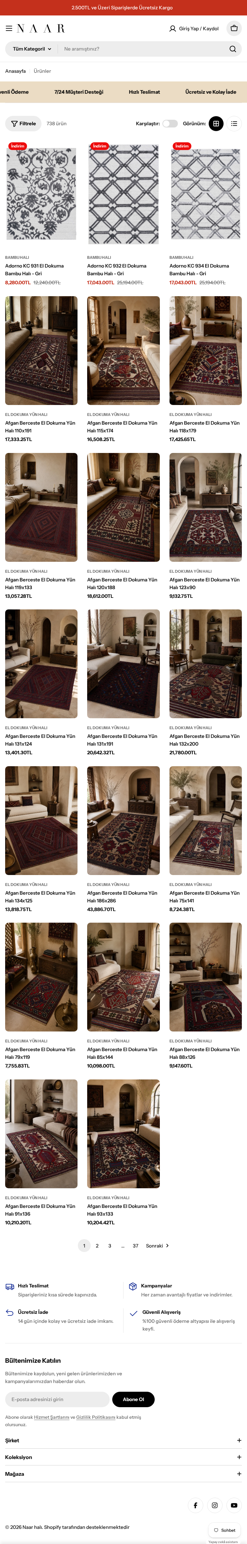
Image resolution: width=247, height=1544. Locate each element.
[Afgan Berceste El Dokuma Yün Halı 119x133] (41, 507)
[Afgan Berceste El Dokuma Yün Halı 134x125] (41, 820)
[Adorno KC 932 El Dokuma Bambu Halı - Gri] (123, 193)
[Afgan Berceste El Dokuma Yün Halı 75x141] (205, 820)
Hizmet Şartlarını (51, 1417)
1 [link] (84, 1246)
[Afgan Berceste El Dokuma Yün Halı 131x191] (123, 663)
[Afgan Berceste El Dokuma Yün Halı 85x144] (123, 977)
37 (135, 1246)
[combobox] (123, 49)
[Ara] (233, 49)
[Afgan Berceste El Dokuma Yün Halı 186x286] (123, 820)
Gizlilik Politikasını (95, 1417)
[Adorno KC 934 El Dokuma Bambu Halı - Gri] (205, 193)
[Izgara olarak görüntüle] (216, 123)
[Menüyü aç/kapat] (9, 28)
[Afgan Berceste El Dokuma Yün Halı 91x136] (41, 1133)
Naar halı (32, 1527)
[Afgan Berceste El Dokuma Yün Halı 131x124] (41, 663)
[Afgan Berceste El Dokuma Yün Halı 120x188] (123, 507)
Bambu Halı (17, 257)
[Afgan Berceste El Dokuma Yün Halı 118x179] (205, 350)
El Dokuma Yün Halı (26, 414)
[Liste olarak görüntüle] (234, 123)
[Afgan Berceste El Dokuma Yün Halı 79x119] (41, 977)
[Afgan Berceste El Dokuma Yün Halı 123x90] (205, 507)
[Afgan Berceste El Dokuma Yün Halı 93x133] (123, 1133)
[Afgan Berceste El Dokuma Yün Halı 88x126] (205, 977)
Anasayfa (15, 71)
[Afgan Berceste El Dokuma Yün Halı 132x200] (205, 663)
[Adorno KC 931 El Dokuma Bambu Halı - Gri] (41, 193)
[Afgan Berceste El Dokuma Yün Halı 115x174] (123, 350)
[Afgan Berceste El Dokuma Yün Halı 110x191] (41, 350)
